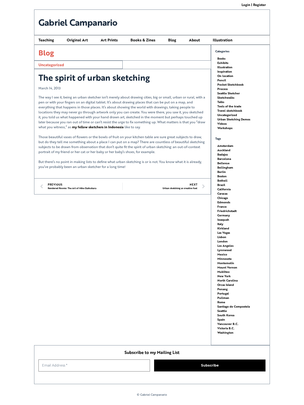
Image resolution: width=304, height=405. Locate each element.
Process (222, 89)
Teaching (46, 40)
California (224, 189)
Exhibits (222, 63)
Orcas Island (225, 285)
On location (225, 76)
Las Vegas (223, 232)
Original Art (77, 40)
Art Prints (109, 40)
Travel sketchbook (229, 110)
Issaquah (223, 219)
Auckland (223, 150)
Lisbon (221, 237)
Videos (222, 123)
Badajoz (222, 154)
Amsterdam (225, 146)
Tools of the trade (229, 106)
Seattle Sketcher (228, 93)
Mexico (222, 254)
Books (221, 58)
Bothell (222, 180)
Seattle (222, 311)
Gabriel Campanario (77, 22)
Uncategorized (51, 64)
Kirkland (223, 228)
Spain (221, 319)
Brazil (221, 185)
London (222, 241)
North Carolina (227, 280)
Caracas (222, 193)
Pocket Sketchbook (230, 84)
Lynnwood (224, 250)
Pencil (221, 80)
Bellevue (223, 163)
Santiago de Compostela (233, 306)
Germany (223, 215)
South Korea (225, 315)
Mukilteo (223, 272)
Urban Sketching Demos (233, 119)
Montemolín (225, 263)
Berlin (221, 172)
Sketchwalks (225, 97)
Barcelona (224, 159)
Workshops (224, 128)
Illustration (222, 40)
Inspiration (224, 71)
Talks (220, 102)
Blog (172, 40)
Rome (221, 302)
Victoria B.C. (225, 328)
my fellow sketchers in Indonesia (98, 127)
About (194, 40)
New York (224, 276)
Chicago (222, 198)
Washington (225, 332)
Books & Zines (142, 40)
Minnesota (224, 258)
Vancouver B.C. (227, 324)
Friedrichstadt (227, 211)
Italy (220, 224)
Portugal (223, 293)
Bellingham (225, 167)
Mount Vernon (227, 267)
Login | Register (254, 4)
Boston (222, 176)
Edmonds (223, 202)
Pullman (223, 298)
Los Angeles (225, 245)
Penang (222, 289)
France (222, 206)
